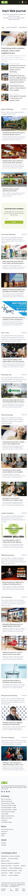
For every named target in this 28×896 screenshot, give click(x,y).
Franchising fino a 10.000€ (7, 803)
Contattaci (3, 845)
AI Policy (11, 889)
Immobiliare (4, 868)
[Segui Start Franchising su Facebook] (4, 792)
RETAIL (20, 870)
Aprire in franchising (11, 27)
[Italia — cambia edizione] (22, 2)
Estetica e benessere (6, 865)
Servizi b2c (4, 875)
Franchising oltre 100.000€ (7, 811)
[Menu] (25, 2)
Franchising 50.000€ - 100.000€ (9, 809)
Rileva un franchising (6, 801)
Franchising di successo (7, 829)
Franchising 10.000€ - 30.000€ (8, 805)
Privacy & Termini (3, 889)
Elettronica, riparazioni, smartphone (10, 863)
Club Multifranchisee (6, 822)
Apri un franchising (6, 799)
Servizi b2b (17, 873)
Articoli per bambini (13, 858)
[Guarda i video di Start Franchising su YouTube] (9, 792)
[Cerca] (19, 2)
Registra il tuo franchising (7, 816)
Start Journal (4, 831)
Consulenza (4, 820)
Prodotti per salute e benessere (9, 870)
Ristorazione (4, 873)
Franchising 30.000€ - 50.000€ (8, 807)
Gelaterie (23, 865)
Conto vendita (4, 814)
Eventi (2, 835)
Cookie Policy (17, 889)
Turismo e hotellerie (13, 875)
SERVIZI (11, 873)
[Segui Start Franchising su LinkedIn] (6, 792)
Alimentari (3, 858)
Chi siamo (3, 843)
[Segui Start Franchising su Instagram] (2, 792)
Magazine (3, 833)
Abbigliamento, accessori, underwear (10, 856)
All (3, 27)
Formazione (16, 865)
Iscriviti (14, 222)
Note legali (23, 889)
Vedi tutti (24, 109)
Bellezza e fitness (5, 861)
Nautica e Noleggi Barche (15, 868)
